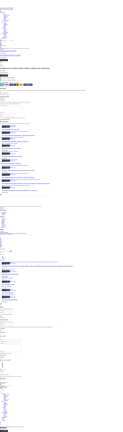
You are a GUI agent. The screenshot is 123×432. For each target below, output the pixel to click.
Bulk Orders (4, 38)
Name (1, 114)
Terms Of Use (4, 212)
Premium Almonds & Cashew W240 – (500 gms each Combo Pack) (15, 141)
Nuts (2, 256)
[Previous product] (0, 49)
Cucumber (5, 29)
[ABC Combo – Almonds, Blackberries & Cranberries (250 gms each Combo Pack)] (15, 165)
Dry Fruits (3, 14)
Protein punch (4, 224)
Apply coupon (2, 386)
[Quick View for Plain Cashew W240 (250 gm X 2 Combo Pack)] (10, 145)
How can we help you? (3, 382)
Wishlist (3, 419)
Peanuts (5, 22)
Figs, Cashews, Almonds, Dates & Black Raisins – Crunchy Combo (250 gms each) (18, 135)
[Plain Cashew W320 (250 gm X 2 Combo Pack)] (9, 159)
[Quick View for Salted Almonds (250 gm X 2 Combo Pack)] (10, 126)
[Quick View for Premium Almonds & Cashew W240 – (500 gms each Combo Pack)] (10, 138)
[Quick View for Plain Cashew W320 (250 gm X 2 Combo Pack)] (10, 160)
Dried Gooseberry (6, 20)
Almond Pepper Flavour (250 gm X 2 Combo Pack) (8, 51)
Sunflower (5, 31)
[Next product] (2, 49)
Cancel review (2, 119)
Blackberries (6, 16)
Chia (4, 28)
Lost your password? (9, 314)
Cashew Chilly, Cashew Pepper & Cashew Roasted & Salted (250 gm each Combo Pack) (19, 190)
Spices (3, 225)
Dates (5, 19)
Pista (4, 26)
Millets (3, 223)
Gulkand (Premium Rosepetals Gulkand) (10, 274)
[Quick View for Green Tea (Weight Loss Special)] (10, 281)
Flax (4, 30)
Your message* (2, 351)
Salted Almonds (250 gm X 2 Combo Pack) (10, 129)
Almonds (5, 23)
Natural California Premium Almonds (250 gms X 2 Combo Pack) (10, 55)
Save (1, 383)
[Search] (1, 40)
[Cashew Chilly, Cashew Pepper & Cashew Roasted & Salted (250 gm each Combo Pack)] (16, 185)
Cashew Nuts (6, 24)
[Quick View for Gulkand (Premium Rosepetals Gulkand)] (10, 271)
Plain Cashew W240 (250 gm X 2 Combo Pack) (11, 148)
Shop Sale (11, 8)
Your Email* (2, 343)
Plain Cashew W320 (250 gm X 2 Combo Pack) (11, 163)
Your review (2, 112)
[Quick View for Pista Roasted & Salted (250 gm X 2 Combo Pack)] (10, 153)
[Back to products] (1, 49)
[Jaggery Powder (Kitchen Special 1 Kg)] (8, 294)
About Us (3, 213)
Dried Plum (5, 400)
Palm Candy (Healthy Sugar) (8, 292)
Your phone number (3, 341)
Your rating (2, 105)
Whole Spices (6, 36)
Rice (4, 35)
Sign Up (12, 7)
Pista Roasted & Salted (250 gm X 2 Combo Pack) (12, 156)
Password (2, 312)
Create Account (2, 328)
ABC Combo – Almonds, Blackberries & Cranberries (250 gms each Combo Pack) (18, 170)
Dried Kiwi (5, 17)
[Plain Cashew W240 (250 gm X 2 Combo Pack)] (9, 143)
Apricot (5, 15)
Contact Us (3, 214)
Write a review (2, 98)
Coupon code (2, 385)
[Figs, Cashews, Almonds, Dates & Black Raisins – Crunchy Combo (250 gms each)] (15, 131)
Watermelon (5, 32)
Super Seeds (4, 226)
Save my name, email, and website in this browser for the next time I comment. (13, 117)
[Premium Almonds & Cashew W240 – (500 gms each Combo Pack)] (12, 137)
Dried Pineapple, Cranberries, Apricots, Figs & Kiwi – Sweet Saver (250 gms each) (18, 177)
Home (1, 48)
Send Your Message (3, 355)
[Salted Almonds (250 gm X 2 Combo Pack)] (9, 125)
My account (4, 420)
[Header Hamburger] (1, 44)
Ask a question (3, 72)
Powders (5, 414)
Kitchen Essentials (4, 33)
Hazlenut (5, 25)
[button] (61, 42)
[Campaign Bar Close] (1, 11)
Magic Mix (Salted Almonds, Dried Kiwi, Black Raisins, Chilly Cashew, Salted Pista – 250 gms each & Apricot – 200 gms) (26, 183)
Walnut (5, 27)
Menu (3, 390)
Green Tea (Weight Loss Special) (8, 284)
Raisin (5, 18)
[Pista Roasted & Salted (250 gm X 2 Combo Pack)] (10, 151)
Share (7, 72)
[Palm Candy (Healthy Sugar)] (6, 286)
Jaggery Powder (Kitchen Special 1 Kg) (9, 299)
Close (3, 383)
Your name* (2, 339)
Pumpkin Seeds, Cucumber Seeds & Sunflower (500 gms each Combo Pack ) (12, 426)
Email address (2, 310)
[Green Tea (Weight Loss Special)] (7, 277)
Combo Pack (4, 37)
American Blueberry (7, 394)
